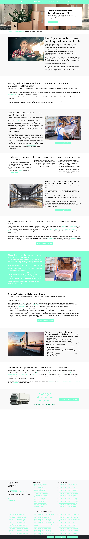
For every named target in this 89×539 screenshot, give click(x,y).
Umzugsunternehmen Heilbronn (17, 2)
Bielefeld (15, 382)
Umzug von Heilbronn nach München (18, 533)
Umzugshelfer (14, 172)
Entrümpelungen (12, 231)
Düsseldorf (59, 381)
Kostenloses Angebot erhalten (63, 143)
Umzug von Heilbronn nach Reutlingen (68, 535)
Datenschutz (11, 500)
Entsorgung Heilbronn (39, 498)
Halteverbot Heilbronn (39, 490)
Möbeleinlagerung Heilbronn (41, 493)
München (13, 374)
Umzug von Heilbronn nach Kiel (42, 517)
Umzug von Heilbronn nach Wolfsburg (68, 530)
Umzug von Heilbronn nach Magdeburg (44, 522)
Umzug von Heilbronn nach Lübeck (42, 530)
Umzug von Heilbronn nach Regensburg (69, 514)
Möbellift (23, 304)
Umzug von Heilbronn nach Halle (42, 521)
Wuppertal (77, 381)
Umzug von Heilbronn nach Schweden (68, 489)
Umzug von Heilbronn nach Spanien (67, 504)
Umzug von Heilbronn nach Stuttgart (18, 527)
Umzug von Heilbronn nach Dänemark (68, 501)
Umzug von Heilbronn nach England (68, 492)
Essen (20, 170)
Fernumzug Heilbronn (39, 487)
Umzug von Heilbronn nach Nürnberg (18, 535)
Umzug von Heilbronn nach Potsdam (18, 525)
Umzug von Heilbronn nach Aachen (42, 516)
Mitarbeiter (73, 238)
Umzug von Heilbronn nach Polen (67, 487)
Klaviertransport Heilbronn (40, 492)
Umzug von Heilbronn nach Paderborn (68, 516)
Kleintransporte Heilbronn (40, 500)
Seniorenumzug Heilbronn (40, 495)
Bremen (56, 372)
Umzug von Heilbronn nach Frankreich (68, 498)
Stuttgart (34, 374)
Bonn (19, 120)
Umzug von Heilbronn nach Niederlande (69, 496)
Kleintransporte (54, 229)
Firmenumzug (50, 238)
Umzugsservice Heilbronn (40, 484)
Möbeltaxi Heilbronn (39, 501)
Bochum (72, 381)
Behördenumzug (38, 304)
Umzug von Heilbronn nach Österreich (68, 500)
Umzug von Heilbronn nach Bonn (17, 516)
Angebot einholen (52, 22)
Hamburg (38, 372)
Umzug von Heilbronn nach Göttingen (68, 533)
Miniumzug (73, 226)
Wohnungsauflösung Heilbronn (42, 496)
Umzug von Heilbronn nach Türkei (67, 490)
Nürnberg (18, 374)
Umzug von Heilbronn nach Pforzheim (68, 528)
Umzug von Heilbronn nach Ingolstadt (68, 517)
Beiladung (63, 226)
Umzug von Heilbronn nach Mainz (42, 528)
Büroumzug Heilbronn (39, 486)
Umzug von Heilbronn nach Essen (17, 517)
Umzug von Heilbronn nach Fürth (67, 522)
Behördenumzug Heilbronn (40, 504)
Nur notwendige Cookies (60, 537)
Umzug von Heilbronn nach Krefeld (42, 527)
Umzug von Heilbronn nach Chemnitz (43, 519)
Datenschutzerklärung (72, 537)
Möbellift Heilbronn (39, 507)
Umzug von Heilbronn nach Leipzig (17, 519)
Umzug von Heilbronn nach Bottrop (67, 531)
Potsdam (70, 372)
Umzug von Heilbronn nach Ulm (67, 527)
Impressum (11, 499)
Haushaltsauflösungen (69, 229)
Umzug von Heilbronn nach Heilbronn (68, 525)
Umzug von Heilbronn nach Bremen (18, 521)
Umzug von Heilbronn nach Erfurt (42, 531)
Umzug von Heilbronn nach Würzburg (68, 524)
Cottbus (60, 372)
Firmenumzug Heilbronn (40, 489)
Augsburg (46, 372)
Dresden (65, 372)
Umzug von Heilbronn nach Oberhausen (44, 533)
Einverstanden (50, 537)
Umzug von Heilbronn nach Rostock (43, 535)
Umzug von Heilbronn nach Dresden (18, 524)
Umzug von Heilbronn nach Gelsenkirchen (44, 514)
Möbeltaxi (61, 229)
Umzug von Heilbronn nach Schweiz (67, 506)
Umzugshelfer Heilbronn (40, 503)
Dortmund (51, 381)
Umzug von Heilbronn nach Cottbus (18, 522)
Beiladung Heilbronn (39, 506)
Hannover (51, 372)
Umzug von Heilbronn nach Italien (67, 495)
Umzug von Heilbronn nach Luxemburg (68, 484)
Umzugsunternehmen (13, 94)
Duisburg (67, 381)
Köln (63, 381)
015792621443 (13, 490)
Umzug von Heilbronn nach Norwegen (68, 486)
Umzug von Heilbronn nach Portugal (68, 503)
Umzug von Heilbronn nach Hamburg (18, 528)
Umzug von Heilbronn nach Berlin (17, 514)
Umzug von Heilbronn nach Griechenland (69, 493)
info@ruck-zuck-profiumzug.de (19, 491)
